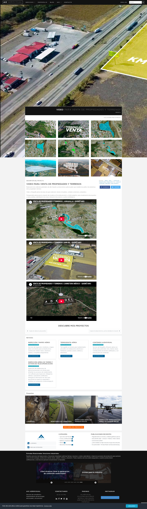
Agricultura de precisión (85, 500)
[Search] (143, 2)
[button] (50, 483)
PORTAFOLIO (42, 2)
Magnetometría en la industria (92, 473)
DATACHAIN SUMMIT (97, 440)
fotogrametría (110, 182)
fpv (114, 182)
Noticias (62, 442)
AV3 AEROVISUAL (85, 495)
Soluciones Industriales (112, 117)
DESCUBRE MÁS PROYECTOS (73, 427)
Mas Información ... (34, 356)
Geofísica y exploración (65, 440)
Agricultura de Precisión (66, 436)
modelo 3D (118, 182)
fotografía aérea (102, 182)
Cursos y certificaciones (65, 438)
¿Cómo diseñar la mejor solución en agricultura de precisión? (107, 442)
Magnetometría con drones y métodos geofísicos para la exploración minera (111, 436)
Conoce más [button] (48, 506)
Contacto (68, 2)
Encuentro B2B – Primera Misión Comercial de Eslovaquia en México (109, 444)
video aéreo (107, 183)
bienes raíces (108, 180)
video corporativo (114, 183)
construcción (116, 180)
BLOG (52, 2)
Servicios (30, 2)
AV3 (12, 2)
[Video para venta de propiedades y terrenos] (40, 129)
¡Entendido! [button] (131, 506)
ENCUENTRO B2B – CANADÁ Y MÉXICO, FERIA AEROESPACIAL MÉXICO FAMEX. (112, 438)
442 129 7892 (62, 495)
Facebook (106, 187)
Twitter (116, 187)
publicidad (102, 183)
